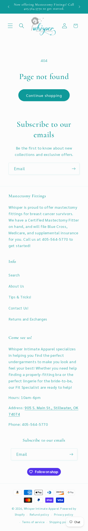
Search (14, 275)
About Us (16, 286)
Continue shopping (44, 95)
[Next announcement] (79, 6)
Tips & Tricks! (20, 297)
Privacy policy (63, 514)
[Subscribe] (73, 169)
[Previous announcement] (8, 6)
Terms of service (33, 522)
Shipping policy (60, 522)
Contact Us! (18, 308)
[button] (10, 26)
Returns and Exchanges (28, 319)
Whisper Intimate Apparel (41, 508)
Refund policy (39, 514)
